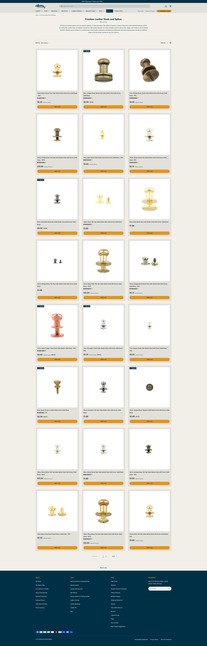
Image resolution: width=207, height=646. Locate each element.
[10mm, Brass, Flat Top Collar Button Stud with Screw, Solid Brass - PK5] (150, 511)
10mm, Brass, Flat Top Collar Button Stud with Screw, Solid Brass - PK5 (149, 535)
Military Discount (115, 592)
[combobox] (104, 6)
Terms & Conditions (166, 639)
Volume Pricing (150, 11)
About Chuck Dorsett (41, 592)
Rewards (140, 11)
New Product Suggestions (118, 626)
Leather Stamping (75, 604)
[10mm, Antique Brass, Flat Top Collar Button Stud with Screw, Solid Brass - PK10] (57, 135)
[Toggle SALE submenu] (112, 11)
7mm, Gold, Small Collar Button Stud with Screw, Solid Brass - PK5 (103, 157)
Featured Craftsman (41, 596)
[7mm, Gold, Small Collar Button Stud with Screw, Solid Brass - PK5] (103, 135)
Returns (113, 604)
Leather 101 (73, 607)
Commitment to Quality (42, 589)
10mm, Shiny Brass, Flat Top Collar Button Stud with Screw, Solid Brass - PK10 (102, 535)
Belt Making (73, 592)
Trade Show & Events (41, 604)
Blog (71, 611)
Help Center (114, 581)
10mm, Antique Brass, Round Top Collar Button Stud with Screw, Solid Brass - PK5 (149, 285)
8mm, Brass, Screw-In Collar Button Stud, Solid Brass (53, 410)
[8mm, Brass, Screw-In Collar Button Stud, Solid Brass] (57, 387)
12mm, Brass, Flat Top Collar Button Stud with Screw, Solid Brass (102, 222)
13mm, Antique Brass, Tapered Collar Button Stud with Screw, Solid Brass (149, 411)
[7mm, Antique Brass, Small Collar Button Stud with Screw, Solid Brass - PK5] (150, 70)
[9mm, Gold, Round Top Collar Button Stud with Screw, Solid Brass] (150, 199)
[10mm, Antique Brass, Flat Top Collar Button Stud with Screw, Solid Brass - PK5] (150, 449)
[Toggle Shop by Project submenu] (97, 11)
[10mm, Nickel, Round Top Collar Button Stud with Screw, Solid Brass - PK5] (150, 135)
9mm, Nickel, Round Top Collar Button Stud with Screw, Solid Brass (103, 472)
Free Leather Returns (116, 607)
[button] (170, 6)
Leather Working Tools (76, 589)
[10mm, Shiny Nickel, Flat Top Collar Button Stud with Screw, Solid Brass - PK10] (57, 449)
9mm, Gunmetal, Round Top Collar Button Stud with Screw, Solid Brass (56, 223)
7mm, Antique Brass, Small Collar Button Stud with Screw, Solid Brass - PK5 (148, 94)
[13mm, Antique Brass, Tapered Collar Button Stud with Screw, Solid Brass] (150, 387)
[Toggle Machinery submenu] (69, 11)
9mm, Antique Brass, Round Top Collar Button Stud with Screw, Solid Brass (102, 94)
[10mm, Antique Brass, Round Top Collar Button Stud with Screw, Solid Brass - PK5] (150, 261)
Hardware (54, 11)
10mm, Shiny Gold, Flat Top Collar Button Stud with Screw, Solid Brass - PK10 (102, 285)
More (100, 11)
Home (37, 15)
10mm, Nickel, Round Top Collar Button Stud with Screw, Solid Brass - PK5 (148, 159)
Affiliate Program (115, 596)
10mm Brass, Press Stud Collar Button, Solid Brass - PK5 (53, 534)
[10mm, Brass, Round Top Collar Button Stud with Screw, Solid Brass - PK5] (57, 70)
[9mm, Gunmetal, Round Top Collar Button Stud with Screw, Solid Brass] (57, 199)
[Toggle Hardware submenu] (59, 11)
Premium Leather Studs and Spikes (48, 15)
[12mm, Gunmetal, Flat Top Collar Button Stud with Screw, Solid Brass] (103, 387)
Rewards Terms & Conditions (119, 589)
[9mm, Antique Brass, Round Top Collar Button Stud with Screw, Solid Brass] (103, 70)
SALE (108, 11)
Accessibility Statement (141, 639)
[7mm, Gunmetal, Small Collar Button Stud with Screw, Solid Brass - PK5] (103, 325)
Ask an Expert (114, 622)
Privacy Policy (154, 639)
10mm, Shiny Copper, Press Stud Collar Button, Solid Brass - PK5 (56, 348)
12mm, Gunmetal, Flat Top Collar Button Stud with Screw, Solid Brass (102, 411)
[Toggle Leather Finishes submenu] (83, 11)
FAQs (112, 619)
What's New (119, 11)
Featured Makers (40, 600)
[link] (93, 556)
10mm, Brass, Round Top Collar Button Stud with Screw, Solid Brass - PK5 (57, 94)
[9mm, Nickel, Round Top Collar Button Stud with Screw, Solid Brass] (103, 449)
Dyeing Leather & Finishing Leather (79, 596)
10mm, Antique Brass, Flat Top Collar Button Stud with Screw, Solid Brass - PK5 (149, 473)
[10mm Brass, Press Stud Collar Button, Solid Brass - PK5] (57, 511)
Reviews (113, 611)
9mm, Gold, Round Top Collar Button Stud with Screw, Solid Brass (149, 222)
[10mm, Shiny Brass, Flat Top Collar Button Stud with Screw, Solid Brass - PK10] (103, 511)
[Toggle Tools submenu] (49, 11)
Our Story (38, 581)
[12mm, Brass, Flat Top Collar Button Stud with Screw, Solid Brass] (103, 199)
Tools (45, 11)
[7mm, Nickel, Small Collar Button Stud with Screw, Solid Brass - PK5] (150, 325)
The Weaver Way (40, 585)
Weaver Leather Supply (45, 639)
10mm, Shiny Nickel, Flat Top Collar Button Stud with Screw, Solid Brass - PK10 (56, 473)
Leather (38, 11)
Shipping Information (117, 600)
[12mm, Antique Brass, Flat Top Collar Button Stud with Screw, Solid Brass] (57, 261)
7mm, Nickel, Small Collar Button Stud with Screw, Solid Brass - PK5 (148, 349)
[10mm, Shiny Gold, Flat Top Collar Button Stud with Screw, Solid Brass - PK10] (103, 261)
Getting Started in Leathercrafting (79, 581)
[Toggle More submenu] (104, 11)
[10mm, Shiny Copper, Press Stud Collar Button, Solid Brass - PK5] (57, 325)
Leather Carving (74, 600)
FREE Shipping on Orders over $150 (103, 1)
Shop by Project (90, 11)
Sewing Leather (74, 585)
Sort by (38, 43)
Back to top (103, 567)
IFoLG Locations (40, 607)
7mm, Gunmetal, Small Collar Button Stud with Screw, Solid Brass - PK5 (103, 349)
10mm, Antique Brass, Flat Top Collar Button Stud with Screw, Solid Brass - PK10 (57, 159)
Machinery (64, 11)
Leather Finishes (77, 11)
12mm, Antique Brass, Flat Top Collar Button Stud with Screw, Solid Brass (57, 285)
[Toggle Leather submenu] (42, 11)
